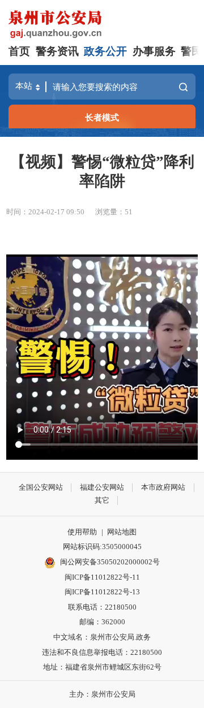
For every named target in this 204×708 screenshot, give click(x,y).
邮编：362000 (102, 622)
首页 (19, 51)
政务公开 (105, 51)
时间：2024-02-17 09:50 (45, 212)
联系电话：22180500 (102, 607)
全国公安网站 (41, 487)
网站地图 (122, 532)
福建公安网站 (102, 487)
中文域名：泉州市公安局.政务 (102, 637)
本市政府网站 (163, 487)
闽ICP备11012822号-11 (102, 577)
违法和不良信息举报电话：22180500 (102, 652)
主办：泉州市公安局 (102, 694)
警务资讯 (57, 51)
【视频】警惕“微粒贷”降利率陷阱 (102, 171)
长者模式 (102, 117)
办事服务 (154, 51)
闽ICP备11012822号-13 (102, 592)
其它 (102, 500)
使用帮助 (82, 532)
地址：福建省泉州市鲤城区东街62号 (102, 667)
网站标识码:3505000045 (102, 546)
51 (129, 212)
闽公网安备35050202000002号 (110, 562)
